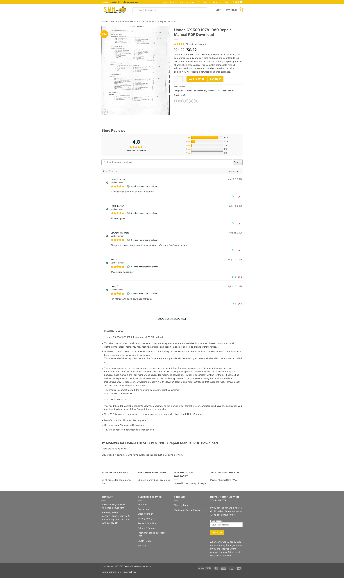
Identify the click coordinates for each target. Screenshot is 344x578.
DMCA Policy (144, 541)
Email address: (217, 521)
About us (142, 504)
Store (172, 2)
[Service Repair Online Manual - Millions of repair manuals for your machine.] (114, 10)
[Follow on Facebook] (231, 2)
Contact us (217, 2)
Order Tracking (203, 2)
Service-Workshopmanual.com (138, 566)
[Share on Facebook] (176, 101)
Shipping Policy (145, 513)
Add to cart (196, 79)
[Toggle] (204, 510)
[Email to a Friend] (186, 101)
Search (237, 162)
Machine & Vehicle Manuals (124, 21)
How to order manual (185, 2)
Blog (226, 2)
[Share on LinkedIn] (196, 101)
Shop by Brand (181, 505)
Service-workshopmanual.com (144, 186)
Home (164, 2)
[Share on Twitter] (181, 101)
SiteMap (142, 545)
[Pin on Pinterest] (191, 101)
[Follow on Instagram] (233, 2)
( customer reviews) (196, 44)
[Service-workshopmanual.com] (128, 186)
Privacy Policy (145, 518)
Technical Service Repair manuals (158, 21)
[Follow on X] (236, 2)
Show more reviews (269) (172, 319)
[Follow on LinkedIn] (241, 2)
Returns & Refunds (147, 528)
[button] (218, 10)
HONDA (183, 95)
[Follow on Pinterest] (238, 2)
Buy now (215, 79)
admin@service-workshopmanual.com (123, 2)
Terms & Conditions (147, 523)
